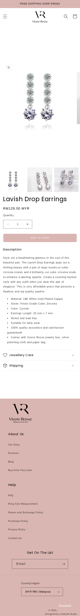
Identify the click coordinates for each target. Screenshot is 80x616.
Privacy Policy (16, 529)
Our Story (14, 444)
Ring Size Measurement (23, 503)
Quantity (8, 215)
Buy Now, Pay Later (20, 470)
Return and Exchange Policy (25, 512)
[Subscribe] (63, 564)
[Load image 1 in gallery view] (13, 179)
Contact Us (15, 538)
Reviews (13, 453)
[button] (5, 16)
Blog (11, 461)
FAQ (10, 495)
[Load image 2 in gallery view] (39, 179)
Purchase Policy (18, 521)
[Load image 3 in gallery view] (66, 179)
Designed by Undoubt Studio (61, 614)
